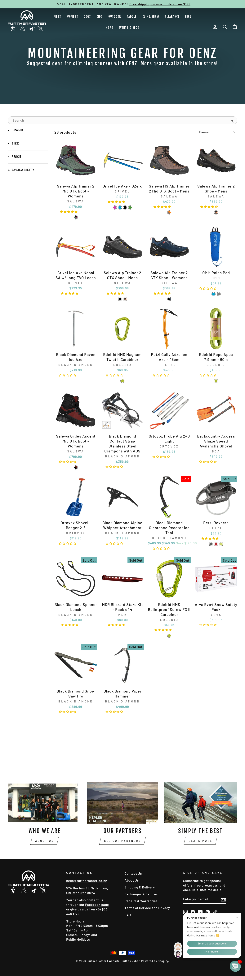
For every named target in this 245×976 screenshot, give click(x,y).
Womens (72, 16)
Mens (57, 16)
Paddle (132, 16)
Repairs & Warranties (141, 901)
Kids (99, 16)
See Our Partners (122, 840)
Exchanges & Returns (141, 894)
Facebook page (97, 904)
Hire (188, 16)
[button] (69, 211)
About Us (44, 840)
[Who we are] (44, 803)
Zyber (136, 961)
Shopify (163, 961)
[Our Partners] (122, 803)
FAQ (128, 915)
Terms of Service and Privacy (147, 908)
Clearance (172, 16)
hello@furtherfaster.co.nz (86, 881)
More (109, 27)
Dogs (87, 16)
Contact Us (133, 873)
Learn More (200, 840)
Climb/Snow (150, 16)
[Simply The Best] (200, 803)
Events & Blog (129, 27)
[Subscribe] (223, 899)
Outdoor (114, 16)
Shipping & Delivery (140, 887)
